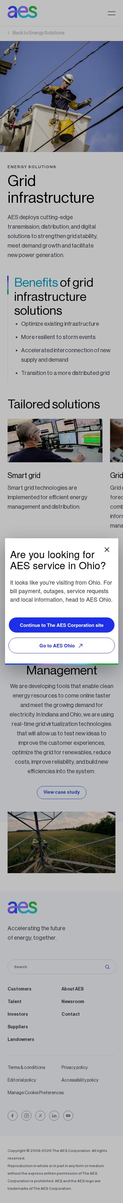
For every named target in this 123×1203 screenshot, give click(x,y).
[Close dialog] (107, 550)
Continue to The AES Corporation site (61, 625)
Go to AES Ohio (57, 645)
